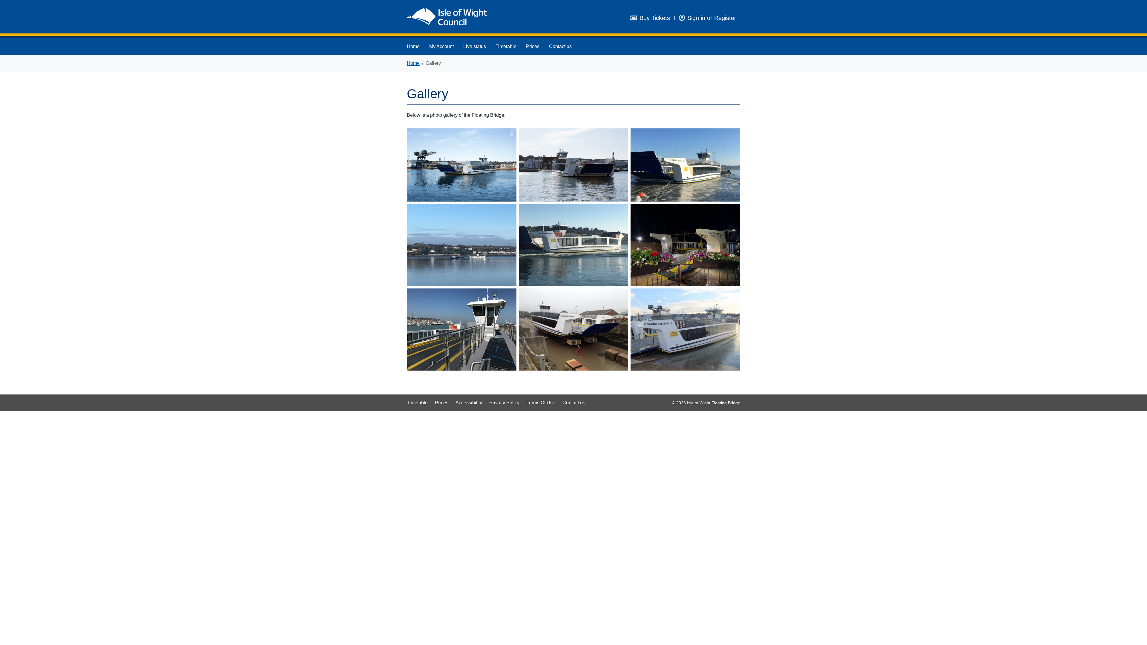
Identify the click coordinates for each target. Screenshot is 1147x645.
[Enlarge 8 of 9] (620, 296)
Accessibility (469, 402)
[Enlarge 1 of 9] (509, 136)
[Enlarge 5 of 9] (620, 212)
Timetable (506, 46)
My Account (441, 46)
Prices (532, 46)
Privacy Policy (504, 402)
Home (413, 46)
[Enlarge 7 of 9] (509, 296)
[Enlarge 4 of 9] (509, 212)
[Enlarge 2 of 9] (620, 136)
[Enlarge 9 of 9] (732, 296)
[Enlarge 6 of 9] (732, 212)
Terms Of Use (541, 402)
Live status (474, 46)
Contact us (560, 46)
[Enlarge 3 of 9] (732, 136)
